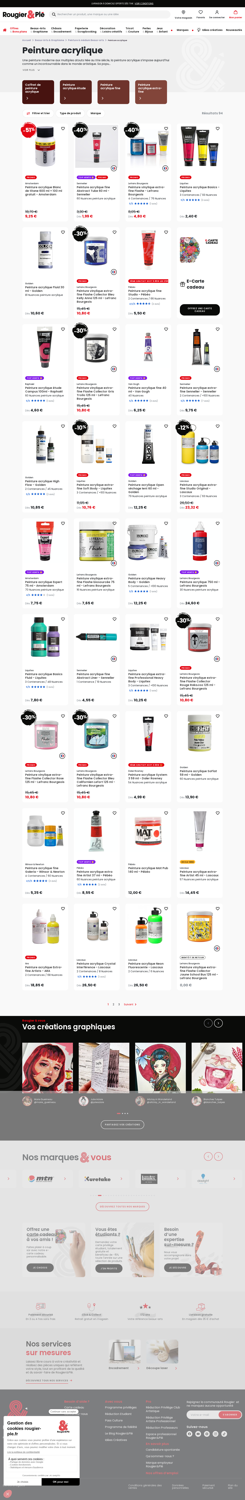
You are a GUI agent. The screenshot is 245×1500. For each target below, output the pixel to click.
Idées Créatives (116, 1440)
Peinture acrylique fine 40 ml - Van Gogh (147, 389)
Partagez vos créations (122, 1124)
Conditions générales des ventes (145, 1487)
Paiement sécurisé (208, 1487)
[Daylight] (217, 1179)
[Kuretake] (104, 1179)
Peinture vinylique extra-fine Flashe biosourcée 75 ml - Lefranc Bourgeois (96, 582)
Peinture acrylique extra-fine (150, 88)
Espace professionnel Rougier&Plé (161, 1436)
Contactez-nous (76, 1414)
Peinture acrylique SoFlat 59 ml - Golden (198, 773)
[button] (217, 14)
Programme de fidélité (121, 1427)
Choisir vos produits (99, 214)
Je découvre (177, 1267)
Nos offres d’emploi (162, 1473)
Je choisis (40, 1267)
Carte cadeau (74, 1408)
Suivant (128, 1004)
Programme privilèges (121, 1408)
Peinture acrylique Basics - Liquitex (199, 189)
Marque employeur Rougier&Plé (159, 1464)
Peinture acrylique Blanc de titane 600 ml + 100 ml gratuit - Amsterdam (43, 190)
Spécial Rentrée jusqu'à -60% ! (122, 3)
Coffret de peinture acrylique (33, 88)
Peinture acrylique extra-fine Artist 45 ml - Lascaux (199, 873)
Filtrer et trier (41, 113)
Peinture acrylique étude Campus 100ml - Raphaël (44, 389)
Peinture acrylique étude (74, 86)
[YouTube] (198, 1434)
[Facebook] (189, 1434)
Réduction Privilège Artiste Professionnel (160, 1419)
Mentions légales (14, 1485)
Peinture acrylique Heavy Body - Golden (146, 580)
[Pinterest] (207, 1434)
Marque (96, 113)
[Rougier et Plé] (17, 1415)
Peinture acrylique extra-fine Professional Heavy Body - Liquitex (147, 677)
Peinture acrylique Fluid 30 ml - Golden (44, 289)
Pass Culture (114, 1421)
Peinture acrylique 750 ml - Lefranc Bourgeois (200, 584)
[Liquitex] (160, 1179)
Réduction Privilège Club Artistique (163, 1409)
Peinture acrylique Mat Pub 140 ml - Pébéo (148, 870)
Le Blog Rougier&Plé (119, 1434)
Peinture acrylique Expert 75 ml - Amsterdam (43, 584)
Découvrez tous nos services (47, 1380)
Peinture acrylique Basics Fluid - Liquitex (43, 676)
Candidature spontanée (163, 1450)
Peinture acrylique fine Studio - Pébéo (145, 292)
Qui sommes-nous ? (160, 1456)
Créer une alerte (202, 984)
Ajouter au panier (48, 215)
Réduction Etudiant (118, 1414)
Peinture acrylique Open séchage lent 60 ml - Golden (146, 488)
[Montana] (47, 1179)
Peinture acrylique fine (110, 86)
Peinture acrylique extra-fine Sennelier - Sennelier (198, 389)
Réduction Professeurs (162, 1428)
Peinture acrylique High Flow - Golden (42, 483)
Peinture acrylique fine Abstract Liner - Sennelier (95, 676)
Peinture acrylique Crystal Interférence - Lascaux (96, 965)
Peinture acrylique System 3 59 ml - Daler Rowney (147, 776)
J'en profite (109, 1268)
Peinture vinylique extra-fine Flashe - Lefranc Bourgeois (146, 190)
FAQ (67, 1421)
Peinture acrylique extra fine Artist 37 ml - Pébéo (94, 873)
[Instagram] (215, 1434)
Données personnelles (180, 1487)
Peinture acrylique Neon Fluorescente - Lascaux (146, 965)
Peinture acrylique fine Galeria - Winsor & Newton (45, 870)
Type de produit (70, 113)
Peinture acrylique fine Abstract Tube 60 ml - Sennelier (93, 190)
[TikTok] (224, 1434)
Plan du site (233, 1487)
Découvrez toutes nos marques (122, 1206)
